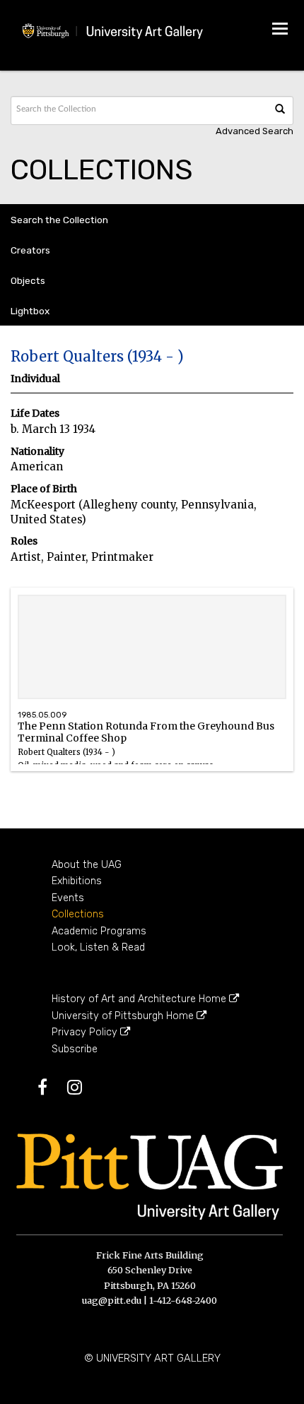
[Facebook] (50, 1090)
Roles (24, 541)
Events (68, 898)
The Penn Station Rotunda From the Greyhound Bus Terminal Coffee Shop (146, 745)
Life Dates (35, 413)
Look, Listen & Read (98, 947)
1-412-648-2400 (183, 1300)
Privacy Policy (86, 1032)
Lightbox (30, 310)
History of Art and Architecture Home (140, 999)
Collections (78, 914)
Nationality (37, 452)
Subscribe (75, 1049)
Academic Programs (99, 931)
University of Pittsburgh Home (124, 1016)
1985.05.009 (42, 715)
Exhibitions (77, 881)
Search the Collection (59, 219)
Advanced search (254, 131)
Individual (35, 379)
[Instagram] (83, 1090)
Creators (30, 250)
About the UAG (87, 865)
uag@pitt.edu (111, 1300)
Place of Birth (44, 489)
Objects (28, 280)
